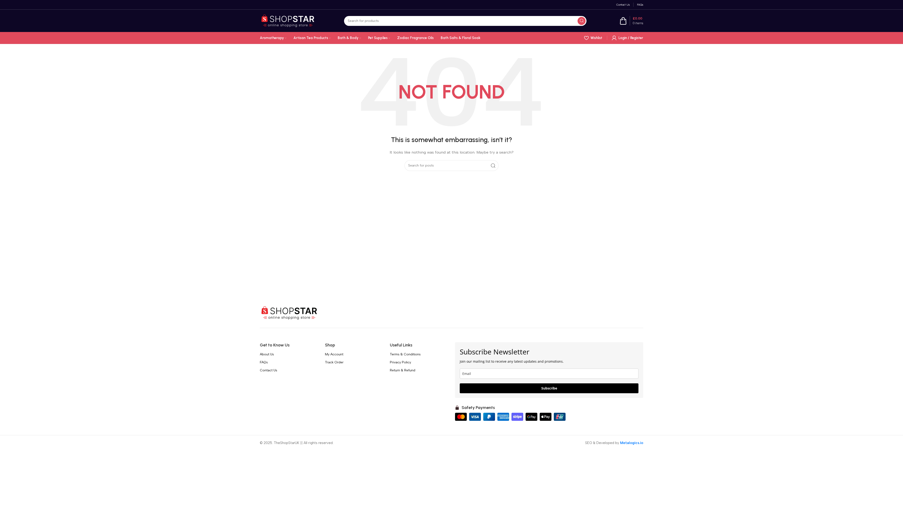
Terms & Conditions (405, 354)
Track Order (334, 362)
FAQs (264, 362)
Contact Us (268, 370)
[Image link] (289, 312)
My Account (334, 354)
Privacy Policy (400, 362)
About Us (267, 354)
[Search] (582, 21)
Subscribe (549, 388)
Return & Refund (402, 370)
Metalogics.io (631, 443)
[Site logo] (288, 20)
